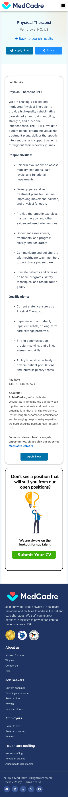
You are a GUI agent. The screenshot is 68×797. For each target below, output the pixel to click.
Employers (13, 718)
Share (50, 50)
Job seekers (14, 680)
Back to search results (35, 38)
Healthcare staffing (20, 746)
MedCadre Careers (21, 446)
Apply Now (22, 50)
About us (12, 647)
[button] (63, 6)
